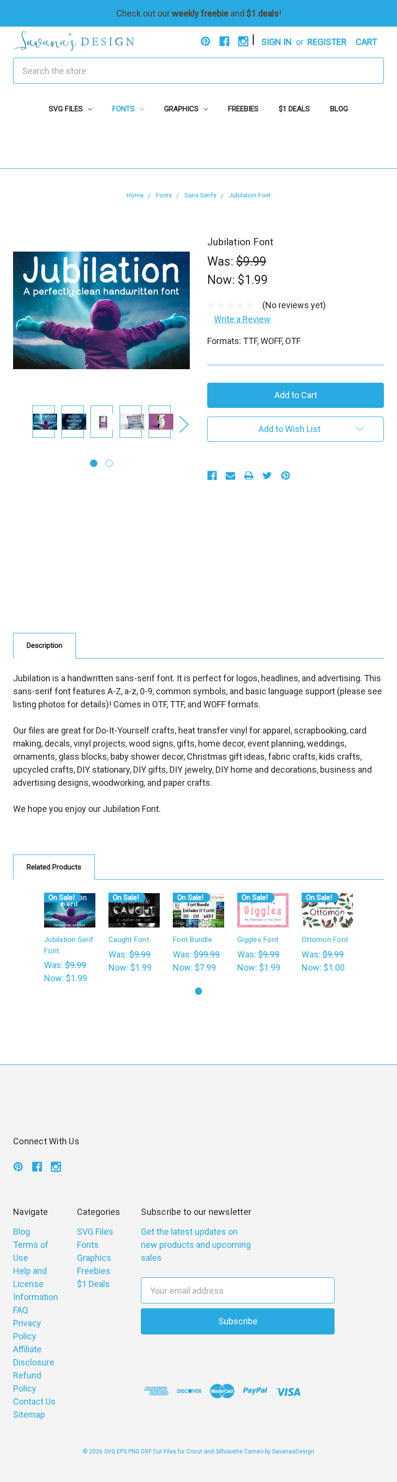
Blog (339, 109)
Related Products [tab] (54, 867)
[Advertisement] (198, 146)
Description (44, 645)
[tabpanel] (43, 423)
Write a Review (242, 319)
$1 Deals (294, 109)
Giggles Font (257, 939)
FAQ (20, 1310)
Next (183, 424)
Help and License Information (35, 1284)
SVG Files (67, 109)
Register (327, 42)
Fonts (124, 109)
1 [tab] (93, 463)
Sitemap (29, 1414)
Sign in (276, 42)
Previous (19, 424)
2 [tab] (109, 463)
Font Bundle (192, 939)
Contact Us (34, 1401)
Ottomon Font (325, 939)
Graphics (182, 109)
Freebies (243, 109)
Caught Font (128, 939)
